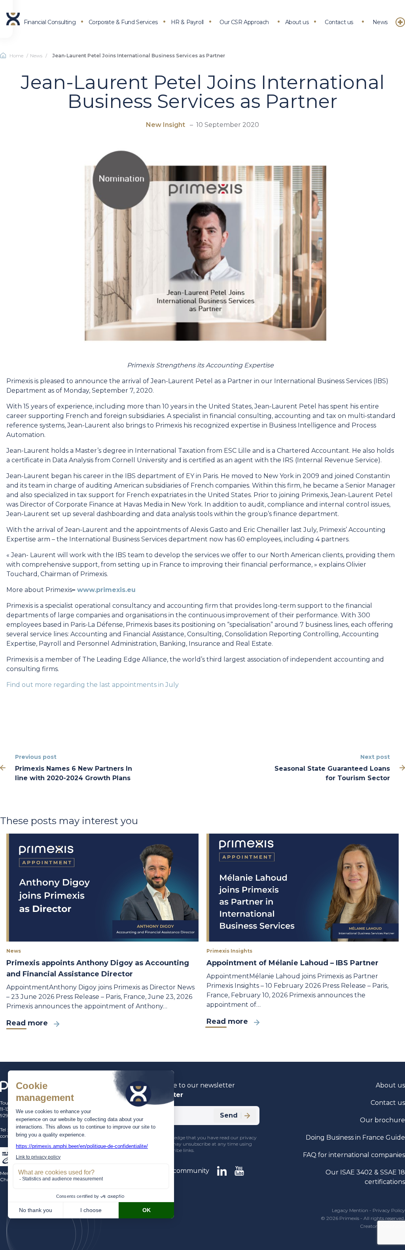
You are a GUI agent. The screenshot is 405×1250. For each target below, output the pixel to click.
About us (297, 22)
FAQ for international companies (354, 1155)
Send (229, 1115)
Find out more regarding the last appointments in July (92, 684)
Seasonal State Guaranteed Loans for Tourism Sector (332, 773)
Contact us (339, 22)
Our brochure (382, 1120)
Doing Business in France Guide (355, 1137)
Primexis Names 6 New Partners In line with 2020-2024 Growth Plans (73, 773)
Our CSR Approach (244, 22)
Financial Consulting (50, 22)
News (380, 22)
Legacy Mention (350, 1210)
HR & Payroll (187, 22)
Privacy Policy (389, 1210)
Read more (27, 1023)
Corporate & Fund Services (123, 22)
